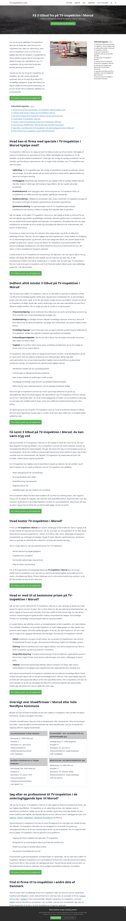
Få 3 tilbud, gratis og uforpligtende (63, 24)
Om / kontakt (103, 3)
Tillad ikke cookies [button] (69, 917)
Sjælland (91, 3)
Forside (69, 3)
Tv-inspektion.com (18, 2)
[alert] (63, 913)
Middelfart (28, 817)
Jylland (77, 3)
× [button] (124, 907)
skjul (32, 106)
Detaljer (81, 914)
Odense (13, 817)
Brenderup (47, 817)
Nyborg (20, 817)
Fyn (84, 3)
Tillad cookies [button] (56, 917)
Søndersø (38, 817)
